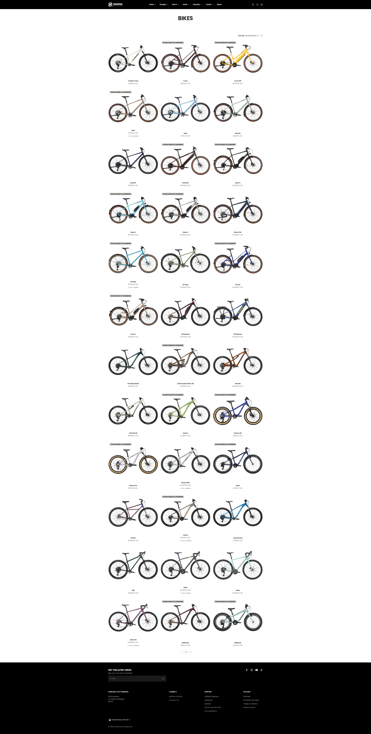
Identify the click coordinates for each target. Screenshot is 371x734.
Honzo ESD (185, 483)
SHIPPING (246, 696)
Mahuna (185, 643)
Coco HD (237, 81)
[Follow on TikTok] (261, 670)
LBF (133, 590)
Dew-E (237, 183)
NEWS (219, 4)
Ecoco (237, 285)
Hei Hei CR (133, 433)
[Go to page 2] (190, 652)
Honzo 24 (133, 485)
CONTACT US (174, 700)
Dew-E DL (238, 232)
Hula (238, 485)
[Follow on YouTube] (256, 670)
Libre (185, 587)
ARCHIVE (207, 704)
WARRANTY (208, 700)
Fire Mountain (133, 383)
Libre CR (133, 640)
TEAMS (208, 4)
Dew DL (238, 133)
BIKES (151, 4)
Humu (133, 538)
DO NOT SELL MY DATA (212, 707)
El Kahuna (185, 334)
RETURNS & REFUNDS (251, 700)
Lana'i (185, 535)
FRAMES (163, 4)
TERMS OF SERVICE (250, 704)
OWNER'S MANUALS (211, 696)
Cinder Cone (133, 81)
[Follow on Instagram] (251, 670)
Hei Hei (238, 383)
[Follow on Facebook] (246, 670)
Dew (133, 130)
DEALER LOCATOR (175, 696)
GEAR (185, 4)
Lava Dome (237, 538)
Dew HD (185, 183)
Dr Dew (133, 282)
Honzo (185, 433)
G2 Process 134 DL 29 (185, 383)
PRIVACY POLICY (249, 707)
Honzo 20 (238, 433)
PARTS (174, 4)
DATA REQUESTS (210, 711)
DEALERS (196, 4)
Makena (237, 643)
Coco (185, 81)
